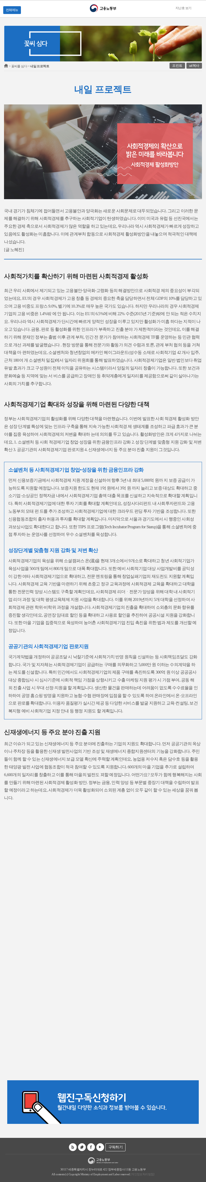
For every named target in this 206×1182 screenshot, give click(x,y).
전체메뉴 (12, 10)
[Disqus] (103, 869)
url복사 (194, 66)
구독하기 (115, 1147)
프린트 (177, 66)
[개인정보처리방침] (142, 1174)
